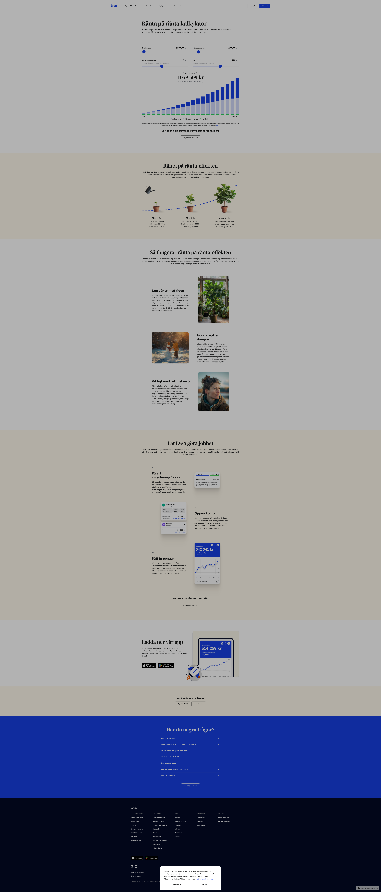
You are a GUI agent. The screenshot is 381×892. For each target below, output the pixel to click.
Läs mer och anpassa (205, 879)
